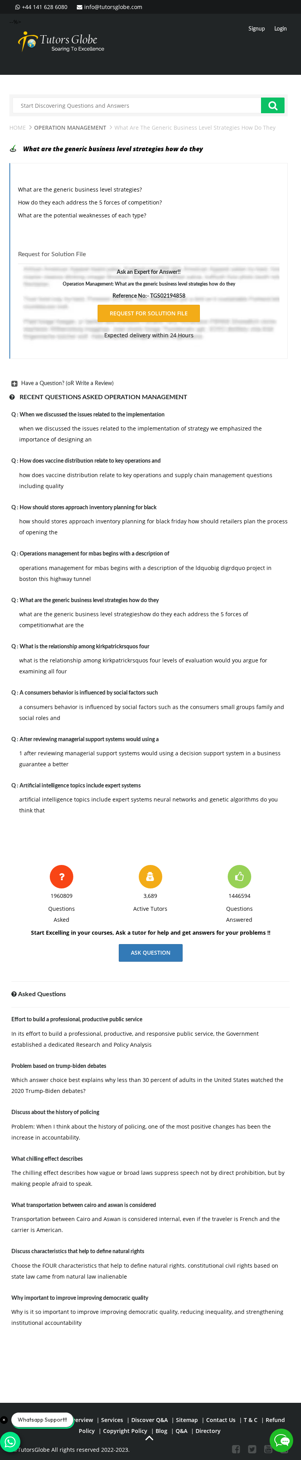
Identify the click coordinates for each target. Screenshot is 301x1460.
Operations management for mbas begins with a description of (94, 554)
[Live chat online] (281, 1440)
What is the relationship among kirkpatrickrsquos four (84, 646)
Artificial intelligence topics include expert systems (80, 786)
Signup (256, 29)
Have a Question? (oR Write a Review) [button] (67, 383)
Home (17, 127)
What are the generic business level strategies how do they (89, 600)
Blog (161, 1431)
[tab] (149, 383)
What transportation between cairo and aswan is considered (83, 1205)
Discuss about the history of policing (55, 1112)
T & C (250, 1420)
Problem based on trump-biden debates (58, 1066)
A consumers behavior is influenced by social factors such (89, 693)
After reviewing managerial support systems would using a (89, 739)
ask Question (150, 952)
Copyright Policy (125, 1431)
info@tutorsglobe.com (113, 7)
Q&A (181, 1431)
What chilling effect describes (47, 1159)
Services (112, 1420)
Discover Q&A (149, 1420)
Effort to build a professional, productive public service (76, 1019)
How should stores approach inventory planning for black (88, 507)
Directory (208, 1431)
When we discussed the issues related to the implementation (92, 415)
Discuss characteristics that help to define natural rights (77, 1251)
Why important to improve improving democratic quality (79, 1298)
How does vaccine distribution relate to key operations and (90, 461)
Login (280, 29)
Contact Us (221, 1420)
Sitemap (187, 1420)
